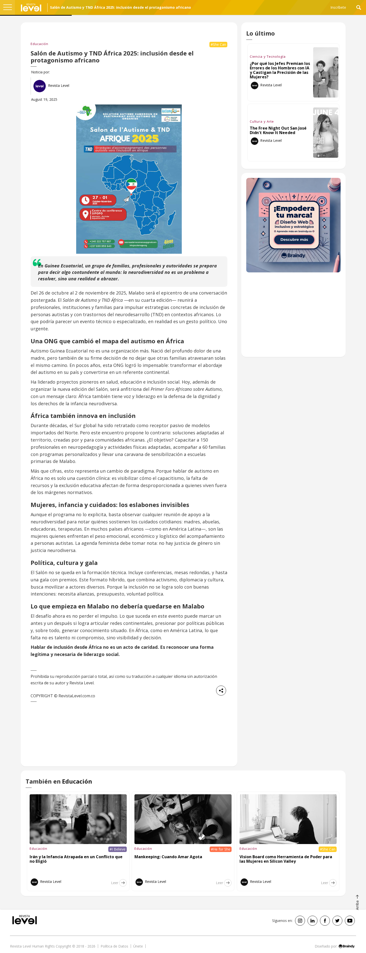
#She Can (218, 44)
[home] (31, 7)
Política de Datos (114, 946)
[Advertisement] (293, 317)
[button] (7, 7)
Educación (39, 44)
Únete (138, 946)
